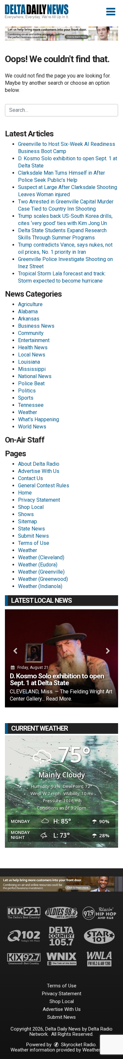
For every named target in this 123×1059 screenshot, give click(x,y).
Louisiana (29, 362)
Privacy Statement (39, 500)
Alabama (28, 311)
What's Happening (38, 419)
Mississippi (32, 369)
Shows (26, 514)
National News (34, 376)
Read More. (59, 699)
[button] (110, 12)
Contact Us (30, 478)
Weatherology (97, 1050)
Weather (27, 412)
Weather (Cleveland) (41, 557)
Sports (25, 398)
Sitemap (27, 521)
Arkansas (28, 319)
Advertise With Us (38, 471)
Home (25, 493)
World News (32, 427)
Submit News (33, 536)
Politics (27, 391)
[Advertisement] (61, 33)
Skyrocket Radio (78, 1045)
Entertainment (34, 340)
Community (31, 333)
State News (31, 529)
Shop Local (31, 507)
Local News (31, 355)
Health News (33, 347)
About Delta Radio (38, 464)
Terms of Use (33, 543)
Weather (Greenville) (41, 572)
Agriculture (30, 304)
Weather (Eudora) (37, 565)
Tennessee (31, 405)
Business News (36, 326)
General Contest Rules (43, 485)
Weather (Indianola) (40, 586)
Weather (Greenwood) (43, 579)
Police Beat (31, 383)
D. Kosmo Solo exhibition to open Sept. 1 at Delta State (57, 679)
